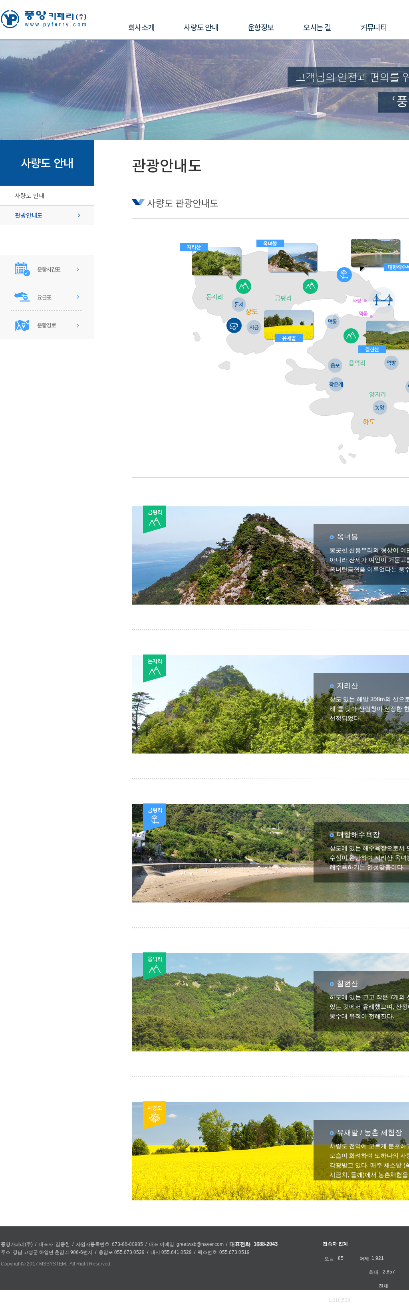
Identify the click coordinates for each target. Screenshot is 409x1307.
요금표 (44, 297)
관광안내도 (29, 215)
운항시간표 (48, 269)
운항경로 (46, 325)
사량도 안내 (29, 195)
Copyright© (13, 1264)
